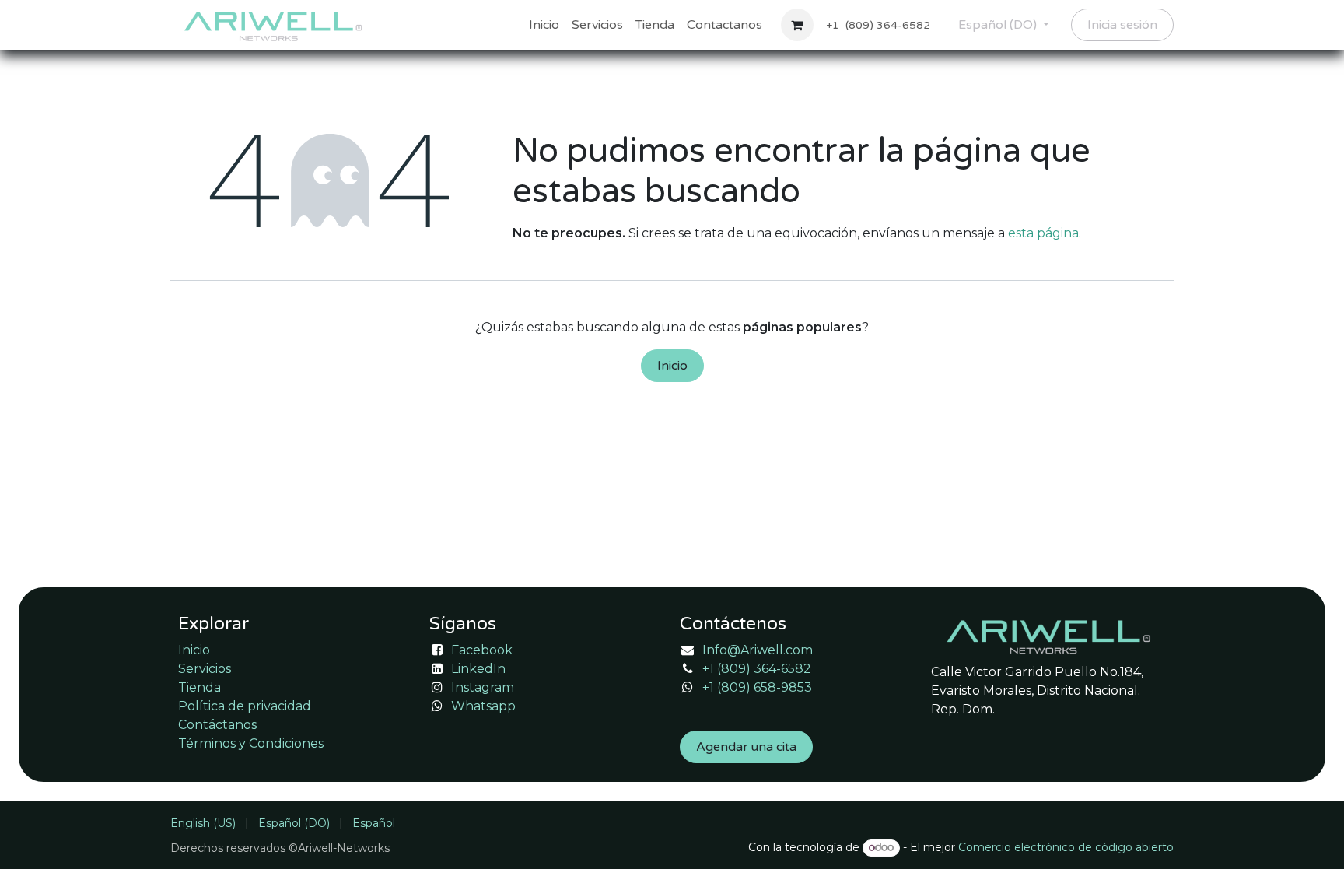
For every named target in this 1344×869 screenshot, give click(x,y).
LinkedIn (478, 668)
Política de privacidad (244, 706)
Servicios (204, 668)
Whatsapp (483, 706)
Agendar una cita (746, 747)
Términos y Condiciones (251, 743)
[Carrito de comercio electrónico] (797, 25)
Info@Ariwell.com (757, 650)
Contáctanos (217, 724)
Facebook (482, 650)
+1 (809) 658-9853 (757, 687)
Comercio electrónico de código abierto (1066, 847)
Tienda (199, 687)
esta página (1043, 233)
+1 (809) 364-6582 (756, 668)
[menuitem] (544, 24)
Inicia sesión (1122, 25)
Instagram (482, 687)
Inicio (672, 365)
